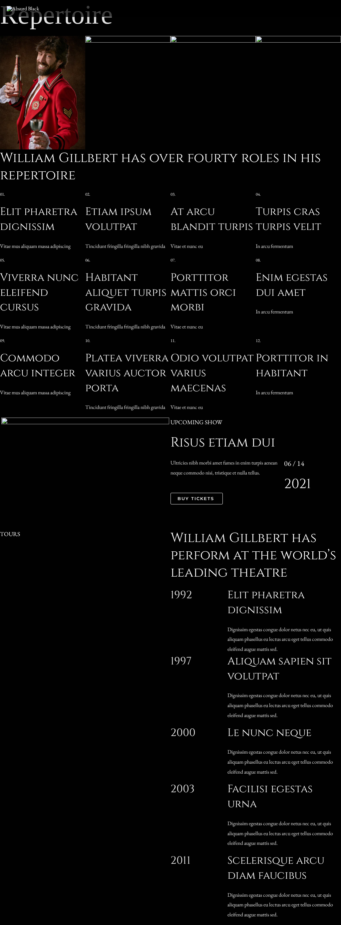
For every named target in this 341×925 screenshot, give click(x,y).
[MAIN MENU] (326, 8)
